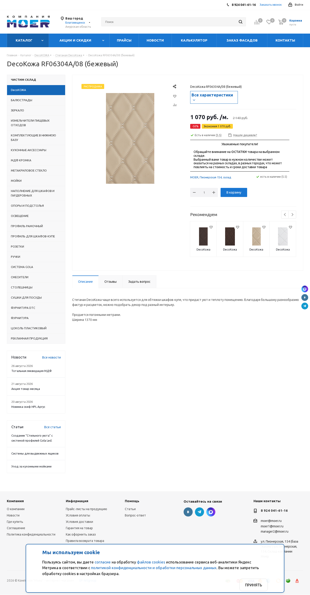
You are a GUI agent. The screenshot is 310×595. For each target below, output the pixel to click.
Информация (77, 501)
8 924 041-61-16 (274, 510)
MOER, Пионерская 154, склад (210, 177)
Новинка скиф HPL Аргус (28, 406)
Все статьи (52, 427)
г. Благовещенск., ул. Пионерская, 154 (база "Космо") (304, 289)
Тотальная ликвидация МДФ (31, 370)
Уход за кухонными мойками (31, 466)
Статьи (130, 509)
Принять (253, 585)
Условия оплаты (78, 515)
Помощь (132, 501)
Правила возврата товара (85, 541)
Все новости (51, 357)
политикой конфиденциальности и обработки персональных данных (154, 567)
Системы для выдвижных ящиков (35, 453)
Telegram (304, 306)
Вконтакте (304, 297)
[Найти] (240, 21)
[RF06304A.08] (130, 138)
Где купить (15, 522)
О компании (16, 509)
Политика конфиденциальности (31, 534)
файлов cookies (151, 562)
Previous (285, 215)
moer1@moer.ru (272, 526)
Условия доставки (79, 522)
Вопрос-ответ (135, 515)
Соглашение (16, 528)
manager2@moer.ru (274, 531)
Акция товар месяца (25, 388)
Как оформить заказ (81, 534)
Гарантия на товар (79, 528)
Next (292, 215)
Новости (13, 515)
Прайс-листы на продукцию (86, 509)
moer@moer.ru (271, 521)
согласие (103, 562)
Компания (15, 501)
